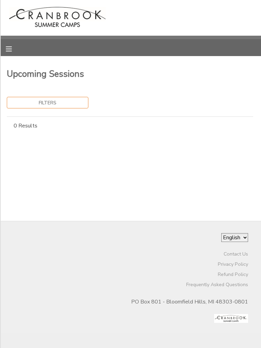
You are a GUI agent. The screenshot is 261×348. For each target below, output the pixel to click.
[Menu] (14, 48)
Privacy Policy (233, 264)
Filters (47, 102)
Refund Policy (233, 274)
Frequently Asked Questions (217, 284)
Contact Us (236, 253)
